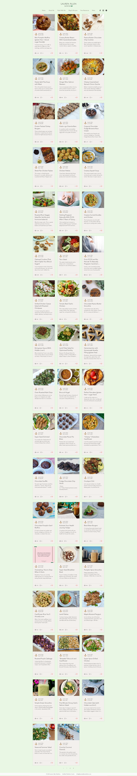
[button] (84, 10)
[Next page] (73, 768)
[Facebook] (100, 10)
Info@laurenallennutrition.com (83, 774)
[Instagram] (103, 10)
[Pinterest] (106, 10)
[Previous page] (63, 768)
